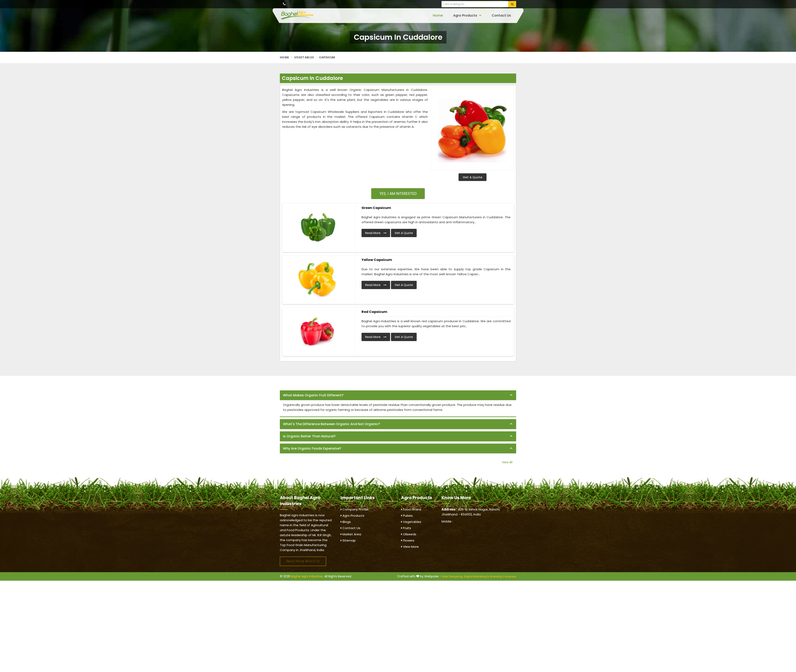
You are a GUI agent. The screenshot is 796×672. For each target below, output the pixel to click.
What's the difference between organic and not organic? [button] (331, 424)
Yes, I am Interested (398, 193)
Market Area (351, 534)
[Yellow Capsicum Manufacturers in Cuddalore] (317, 279)
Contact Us (501, 15)
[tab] (398, 395)
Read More (373, 233)
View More (410, 546)
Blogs (346, 522)
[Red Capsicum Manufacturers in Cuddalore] (317, 331)
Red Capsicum (374, 311)
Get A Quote (472, 177)
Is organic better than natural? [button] (309, 436)
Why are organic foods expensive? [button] (312, 448)
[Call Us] (284, 4)
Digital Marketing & (476, 576)
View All (507, 462)
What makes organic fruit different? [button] (313, 395)
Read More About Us (303, 561)
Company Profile (355, 509)
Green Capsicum (376, 207)
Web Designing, (452, 576)
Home (438, 15)
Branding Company (503, 576)
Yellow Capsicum (377, 259)
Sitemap (349, 540)
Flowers (408, 540)
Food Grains (411, 509)
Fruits (406, 528)
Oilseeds (409, 534)
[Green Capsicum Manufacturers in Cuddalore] (317, 227)
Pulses (407, 515)
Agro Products (465, 15)
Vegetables (304, 57)
